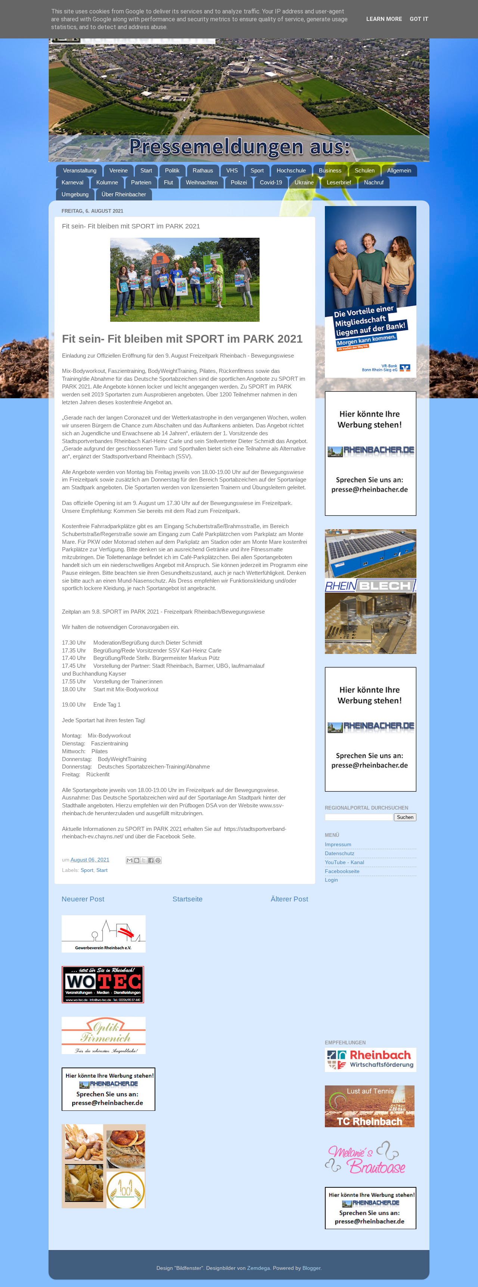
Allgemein (399, 170)
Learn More (384, 19)
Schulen (365, 170)
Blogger (311, 1268)
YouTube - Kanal (344, 862)
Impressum (338, 844)
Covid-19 (271, 182)
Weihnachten (202, 182)
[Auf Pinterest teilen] (158, 860)
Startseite (188, 899)
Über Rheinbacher (124, 194)
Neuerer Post (83, 899)
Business (330, 170)
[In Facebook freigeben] (151, 860)
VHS (232, 170)
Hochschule (291, 170)
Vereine (118, 170)
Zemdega (258, 1268)
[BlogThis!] (136, 860)
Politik (172, 170)
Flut (168, 182)
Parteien (141, 182)
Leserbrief (339, 182)
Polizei (239, 182)
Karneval (72, 182)
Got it (419, 19)
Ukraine (304, 182)
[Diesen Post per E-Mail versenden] (129, 860)
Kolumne (107, 182)
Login (331, 880)
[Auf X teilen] (144, 860)
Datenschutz (339, 853)
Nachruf (374, 182)
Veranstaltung (79, 170)
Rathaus (203, 170)
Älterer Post (289, 899)
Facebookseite (342, 871)
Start (146, 170)
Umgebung (75, 194)
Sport (257, 170)
